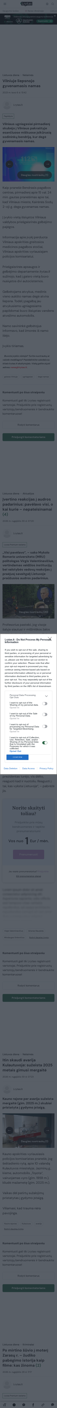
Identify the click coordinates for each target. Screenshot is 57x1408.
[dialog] (28, 704)
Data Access (28, 768)
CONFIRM (17, 757)
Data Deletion (10, 768)
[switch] (44, 703)
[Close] (51, 640)
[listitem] (28, 696)
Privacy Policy (46, 768)
